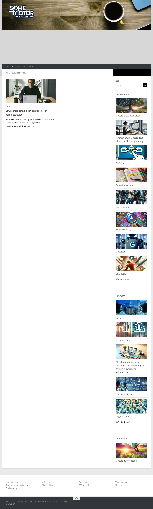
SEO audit (121, 273)
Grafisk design (12, 488)
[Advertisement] (76, 47)
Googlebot (121, 251)
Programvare (28, 66)
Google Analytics (124, 394)
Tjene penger (84, 482)
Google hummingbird (126, 460)
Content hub (122, 438)
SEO (7, 66)
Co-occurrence (123, 318)
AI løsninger (47, 482)
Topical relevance (124, 185)
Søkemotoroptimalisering (17, 485)
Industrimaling (12, 482)
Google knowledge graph (128, 115)
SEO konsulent (85, 485)
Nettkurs (119, 485)
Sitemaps (120, 295)
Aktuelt (9, 107)
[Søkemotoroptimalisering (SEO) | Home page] (21, 11)
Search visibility (123, 229)
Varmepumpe (121, 482)
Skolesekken (47, 485)
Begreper (16, 66)
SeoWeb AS (10, 504)
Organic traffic (123, 416)
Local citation (122, 207)
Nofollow (120, 163)
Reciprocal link (123, 340)
